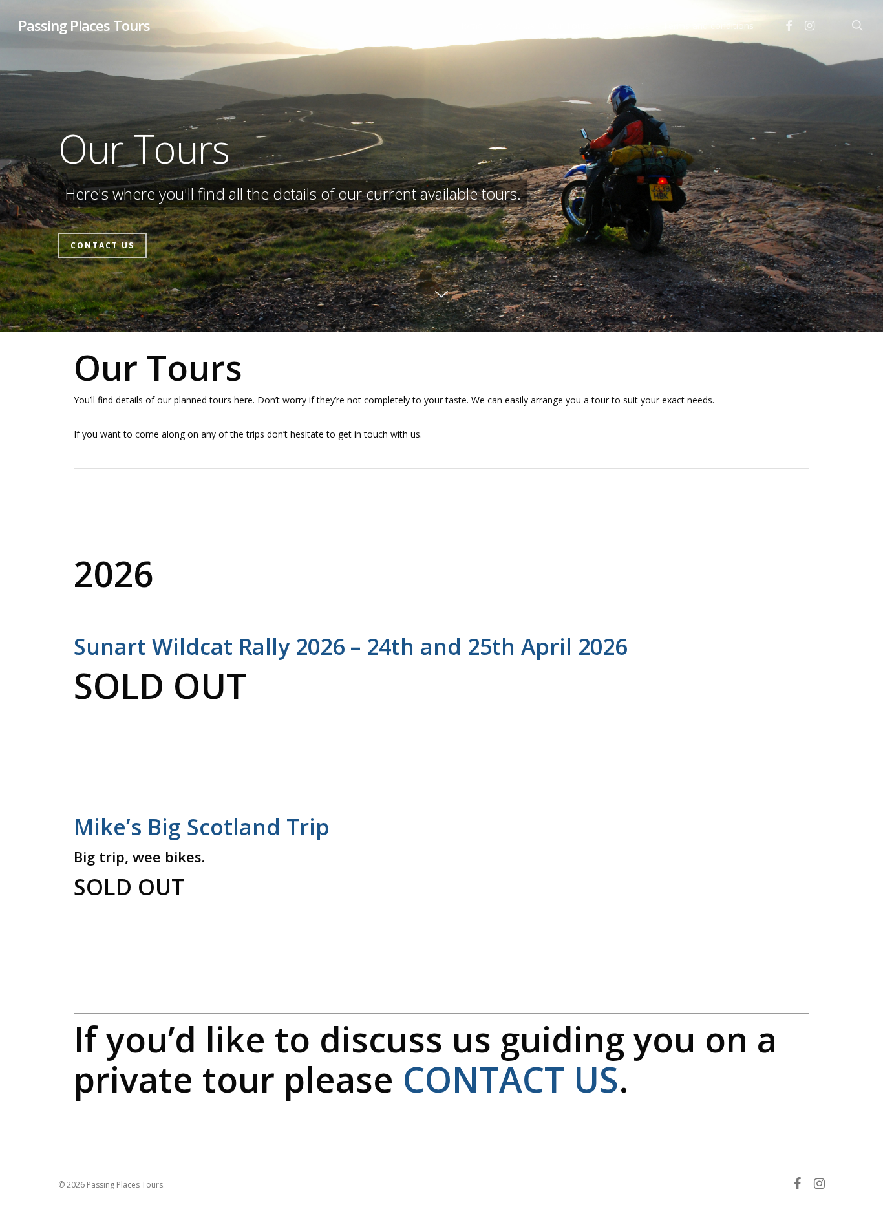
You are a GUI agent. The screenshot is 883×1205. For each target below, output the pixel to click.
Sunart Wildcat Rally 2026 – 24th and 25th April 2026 (353, 646)
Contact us (102, 245)
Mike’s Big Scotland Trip (202, 827)
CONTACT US (511, 1079)
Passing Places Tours (84, 25)
